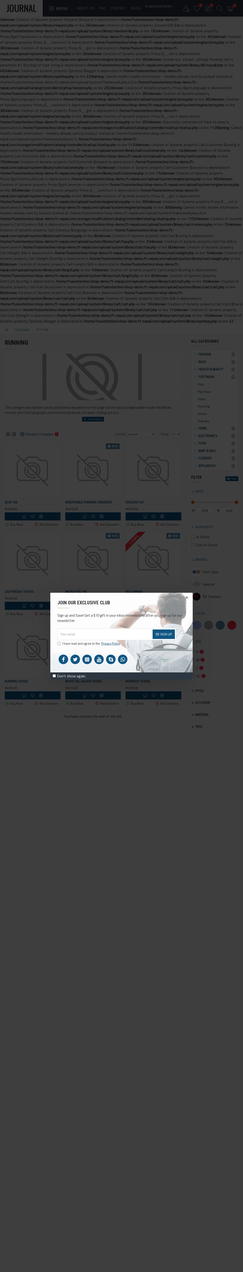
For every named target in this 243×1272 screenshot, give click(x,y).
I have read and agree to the (91, 643)
